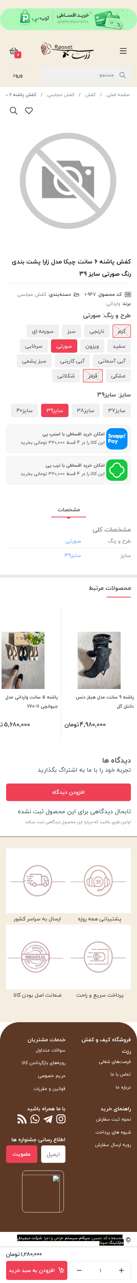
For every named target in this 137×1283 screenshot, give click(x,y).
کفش (90, 95)
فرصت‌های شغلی (115, 1062)
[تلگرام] (48, 1119)
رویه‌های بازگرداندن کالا (43, 1063)
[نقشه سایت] (22, 1119)
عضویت (22, 1154)
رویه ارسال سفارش (113, 1145)
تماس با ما (120, 1074)
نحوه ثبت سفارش (113, 1119)
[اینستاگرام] (60, 1119)
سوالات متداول (50, 1050)
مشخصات (68, 509)
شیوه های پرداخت (113, 1132)
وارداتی (113, 303)
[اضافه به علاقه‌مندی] (29, 110)
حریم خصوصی (51, 1076)
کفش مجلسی (60, 95)
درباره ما (123, 1087)
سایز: (124, 394)
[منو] (123, 50)
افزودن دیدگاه (68, 792)
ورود (17, 75)
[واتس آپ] (35, 1119)
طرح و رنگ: (116, 315)
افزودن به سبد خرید (33, 1270)
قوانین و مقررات (49, 1089)
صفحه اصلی (118, 95)
